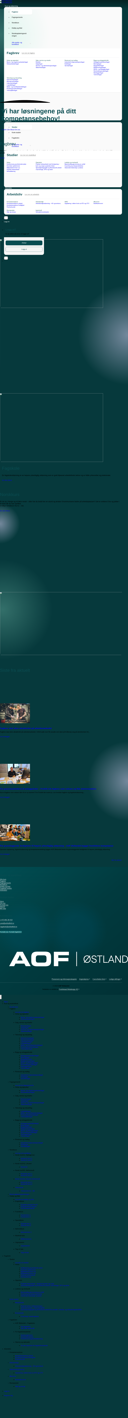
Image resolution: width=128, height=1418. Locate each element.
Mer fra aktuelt (117, 860)
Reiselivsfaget (26, 1026)
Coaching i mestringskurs (30, 1316)
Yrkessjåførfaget (26, 1049)
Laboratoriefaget (26, 1042)
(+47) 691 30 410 (6, 920)
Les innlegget (5, 736)
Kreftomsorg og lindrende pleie (32, 1268)
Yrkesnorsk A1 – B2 (28, 1191)
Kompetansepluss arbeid (24, 1356)
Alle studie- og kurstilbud (17, 43)
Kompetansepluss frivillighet (25, 1357)
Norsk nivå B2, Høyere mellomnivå (27, 1179)
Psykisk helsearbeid (28, 1275)
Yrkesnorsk (19, 1187)
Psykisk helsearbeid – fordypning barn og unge (37, 1284)
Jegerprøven (25, 1246)
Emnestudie (19, 1313)
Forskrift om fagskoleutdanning (32, 1339)
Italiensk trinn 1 (26, 1232)
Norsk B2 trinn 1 (27, 1182)
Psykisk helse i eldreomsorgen (31, 1306)
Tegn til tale (25, 1252)
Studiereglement (26, 1335)
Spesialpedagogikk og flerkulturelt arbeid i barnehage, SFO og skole (45, 1285)
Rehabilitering (26, 1277)
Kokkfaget (24, 1077)
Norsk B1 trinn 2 (26, 1175)
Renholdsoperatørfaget (29, 1064)
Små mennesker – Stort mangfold (32, 1308)
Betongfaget (25, 1057)
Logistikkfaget (26, 1043)
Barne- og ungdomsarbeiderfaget (32, 1017)
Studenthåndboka (27, 1337)
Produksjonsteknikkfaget (29, 1047)
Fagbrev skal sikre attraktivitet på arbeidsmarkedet (26, 728)
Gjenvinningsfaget (27, 1038)
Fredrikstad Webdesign (68, 989)
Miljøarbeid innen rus (28, 1271)
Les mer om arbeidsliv (32, 194)
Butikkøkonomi (20, 1379)
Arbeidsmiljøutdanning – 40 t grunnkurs (29, 1366)
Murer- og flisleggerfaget (29, 1063)
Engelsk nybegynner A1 (29, 1205)
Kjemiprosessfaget (27, 1040)
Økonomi (13, 1376)
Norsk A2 (24, 1167)
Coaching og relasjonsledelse (31, 1294)
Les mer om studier (22, 1263)
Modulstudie (19, 1302)
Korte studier (14, 1299)
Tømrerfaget (25, 1068)
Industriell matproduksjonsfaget (32, 1075)
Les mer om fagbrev (28, 53)
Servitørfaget (25, 1078)
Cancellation (99, 979)
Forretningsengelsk (27, 1208)
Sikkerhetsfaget (26, 1031)
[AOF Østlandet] (6, 1)
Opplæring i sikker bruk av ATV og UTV (29, 1373)
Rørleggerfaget (26, 1066)
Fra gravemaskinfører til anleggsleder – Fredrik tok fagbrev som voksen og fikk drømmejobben (48, 789)
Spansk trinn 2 (26, 1225)
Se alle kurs (14, 1007)
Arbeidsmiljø (14, 1363)
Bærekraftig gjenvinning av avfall (32, 1292)
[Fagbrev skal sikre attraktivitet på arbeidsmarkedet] (15, 723)
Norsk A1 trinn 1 (26, 1158)
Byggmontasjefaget (27, 1061)
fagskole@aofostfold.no (8, 927)
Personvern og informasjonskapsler (64, 979)
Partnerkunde (20, 1359)
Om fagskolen (26, 1326)
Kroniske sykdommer (28, 1270)
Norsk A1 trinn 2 (26, 1160)
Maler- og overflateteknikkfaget (31, 1045)
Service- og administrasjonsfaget (32, 1029)
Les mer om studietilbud (28, 155)
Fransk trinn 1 (25, 1215)
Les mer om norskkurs (23, 1153)
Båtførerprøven (26, 1239)
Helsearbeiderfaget (27, 1019)
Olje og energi (20, 1386)
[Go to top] (1, 997)
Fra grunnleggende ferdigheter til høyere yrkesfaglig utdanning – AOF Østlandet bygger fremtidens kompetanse (56, 846)
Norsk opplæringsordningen (19, 1194)
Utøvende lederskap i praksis (31, 1296)
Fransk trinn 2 (25, 1217)
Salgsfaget (24, 1028)
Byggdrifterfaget (26, 1059)
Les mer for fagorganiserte (24, 1085)
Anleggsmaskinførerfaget (30, 1055)
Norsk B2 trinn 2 (26, 1184)
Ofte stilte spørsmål (27, 1328)
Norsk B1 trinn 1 (26, 1174)
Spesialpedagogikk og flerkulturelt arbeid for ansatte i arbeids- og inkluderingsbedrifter (51, 1309)
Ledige (114, 979)
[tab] (21, 12)
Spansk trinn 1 (26, 1223)
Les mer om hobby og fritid (24, 1199)
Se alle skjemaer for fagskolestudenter (34, 1345)
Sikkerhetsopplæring (17, 1369)
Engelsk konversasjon (28, 1206)
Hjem (6, 1002)
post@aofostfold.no (7, 923)
